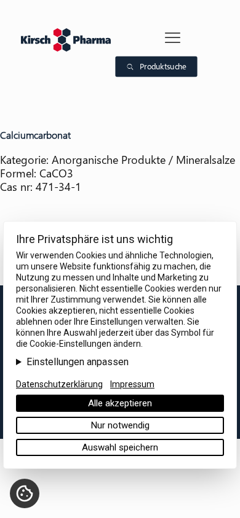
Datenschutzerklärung (59, 384)
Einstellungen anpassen (77, 362)
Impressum (132, 384)
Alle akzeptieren (120, 403)
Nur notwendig (120, 425)
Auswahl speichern (120, 447)
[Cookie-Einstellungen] (24, 493)
